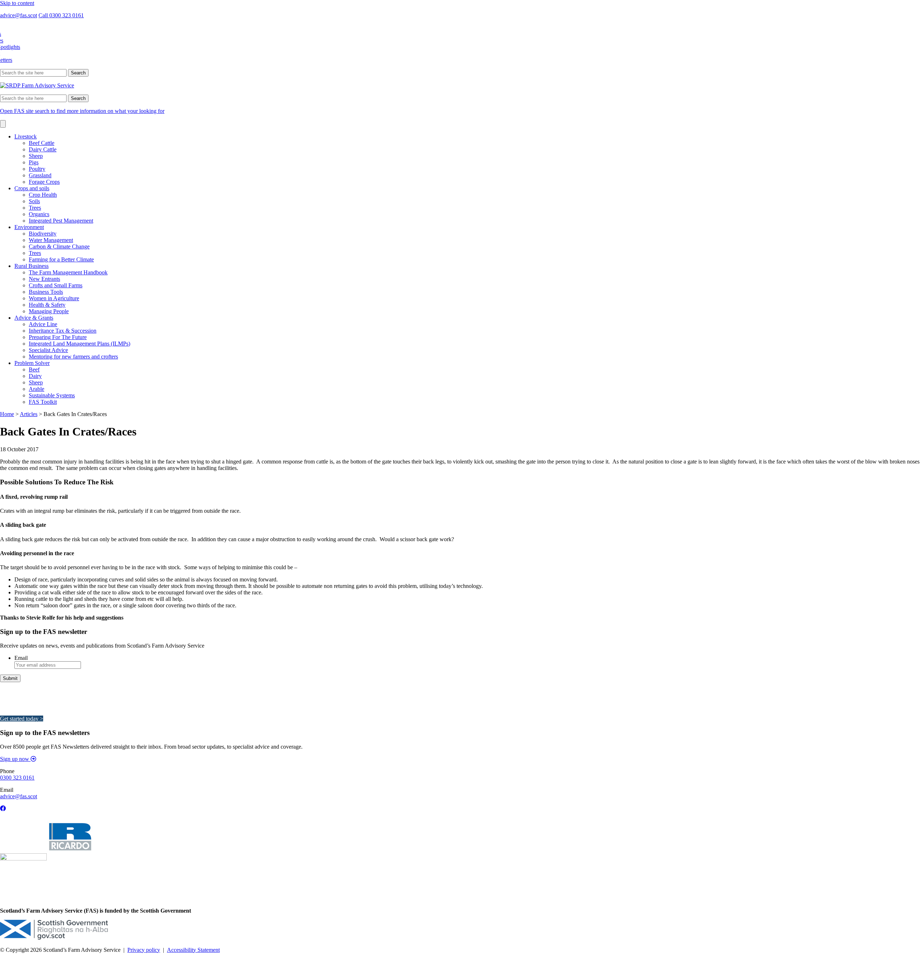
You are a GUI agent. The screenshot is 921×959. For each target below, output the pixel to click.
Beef (34, 369)
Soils (34, 201)
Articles (28, 414)
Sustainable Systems (52, 395)
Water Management (51, 240)
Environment (29, 227)
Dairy (35, 376)
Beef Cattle (41, 143)
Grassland (40, 175)
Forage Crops (44, 182)
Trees (35, 208)
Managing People (49, 311)
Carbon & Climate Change (59, 246)
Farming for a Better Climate (61, 259)
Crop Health (43, 195)
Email (21, 658)
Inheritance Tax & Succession (62, 331)
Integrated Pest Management (61, 221)
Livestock (25, 136)
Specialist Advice (48, 350)
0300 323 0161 (17, 778)
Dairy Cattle (42, 149)
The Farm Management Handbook (68, 272)
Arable (36, 389)
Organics (39, 214)
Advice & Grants (33, 318)
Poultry (37, 169)
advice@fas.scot (18, 15)
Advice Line (43, 324)
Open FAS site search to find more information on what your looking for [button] (82, 111)
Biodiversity (42, 233)
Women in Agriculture (54, 298)
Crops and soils (31, 188)
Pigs (33, 162)
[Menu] (3, 124)
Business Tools (46, 292)
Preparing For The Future (58, 337)
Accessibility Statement (193, 950)
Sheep (36, 156)
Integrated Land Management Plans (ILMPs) (79, 344)
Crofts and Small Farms (55, 285)
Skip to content (17, 3)
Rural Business (31, 266)
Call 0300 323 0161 (61, 15)
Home (7, 414)
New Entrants (44, 279)
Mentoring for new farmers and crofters (73, 356)
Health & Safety (47, 305)
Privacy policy (143, 950)
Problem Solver (32, 363)
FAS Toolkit (43, 402)
